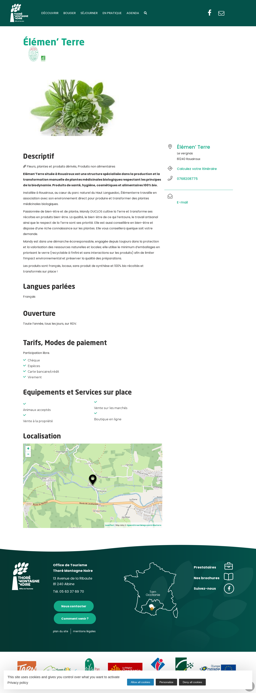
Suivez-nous (205, 588)
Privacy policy (17, 683)
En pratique (112, 13)
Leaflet (109, 525)
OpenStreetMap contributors (144, 525)
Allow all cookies (140, 682)
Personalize (166, 682)
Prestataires (205, 567)
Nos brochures (206, 578)
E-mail (182, 202)
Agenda (133, 13)
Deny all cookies (192, 682)
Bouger (69, 13)
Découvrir (49, 13)
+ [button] (28, 448)
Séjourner (89, 13)
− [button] (28, 454)
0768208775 (187, 178)
